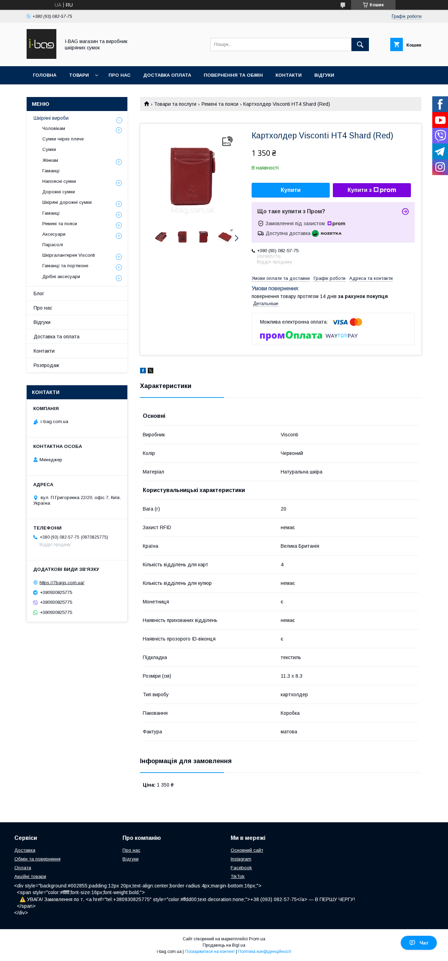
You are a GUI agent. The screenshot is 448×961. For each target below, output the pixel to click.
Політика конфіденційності (264, 951)
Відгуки (324, 75)
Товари (79, 75)
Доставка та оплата (56, 336)
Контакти (288, 75)
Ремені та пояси (220, 104)
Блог (39, 293)
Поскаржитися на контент (210, 951)
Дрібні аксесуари (61, 276)
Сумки (49, 149)
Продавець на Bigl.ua (224, 945)
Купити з (360, 190)
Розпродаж (46, 365)
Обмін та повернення (37, 859)
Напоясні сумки (59, 181)
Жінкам (50, 160)
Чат (424, 943)
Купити (291, 190)
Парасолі (52, 244)
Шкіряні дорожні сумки (67, 202)
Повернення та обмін (233, 75)
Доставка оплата (167, 75)
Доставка (24, 850)
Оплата (22, 867)
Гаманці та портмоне (65, 265)
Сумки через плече (63, 138)
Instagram (241, 859)
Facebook (241, 867)
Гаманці (50, 170)
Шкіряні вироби (51, 118)
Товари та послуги (175, 104)
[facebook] (143, 371)
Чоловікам (53, 128)
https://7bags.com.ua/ (62, 582)
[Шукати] (360, 44)
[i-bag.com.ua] (41, 57)
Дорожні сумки (58, 191)
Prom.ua (257, 938)
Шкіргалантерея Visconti (68, 255)
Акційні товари (30, 876)
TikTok (238, 876)
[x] (150, 371)
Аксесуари (53, 234)
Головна (44, 75)
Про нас (119, 75)
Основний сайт (247, 850)
